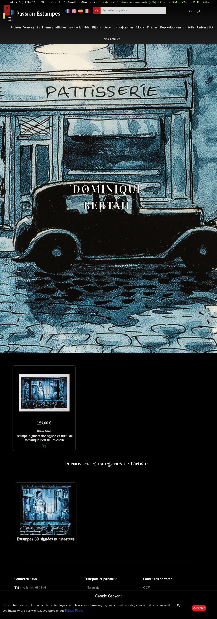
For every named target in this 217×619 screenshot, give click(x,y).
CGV (146, 588)
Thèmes (47, 27)
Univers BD (205, 27)
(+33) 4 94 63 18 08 (30, 2)
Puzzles (152, 27)
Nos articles (112, 39)
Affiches (60, 27)
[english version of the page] (74, 11)
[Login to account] (199, 12)
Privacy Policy (74, 610)
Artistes (16, 27)
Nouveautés (31, 27)
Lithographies (123, 27)
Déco (107, 27)
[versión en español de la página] (80, 11)
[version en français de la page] (67, 11)
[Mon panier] (192, 12)
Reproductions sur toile (177, 27)
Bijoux (96, 27)
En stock (93, 588)
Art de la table (79, 27)
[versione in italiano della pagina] (87, 11)
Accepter (199, 608)
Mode (140, 27)
